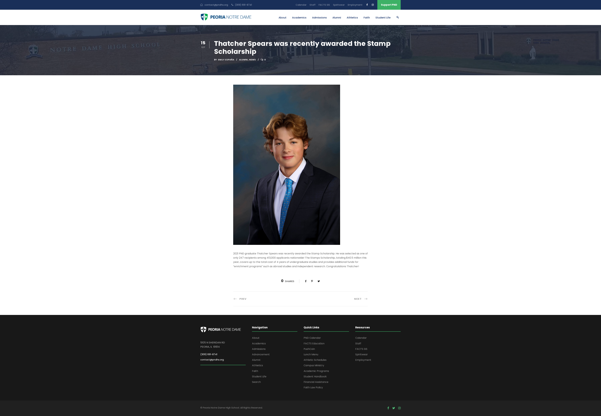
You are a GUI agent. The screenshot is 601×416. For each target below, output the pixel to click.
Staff (313, 4)
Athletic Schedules (315, 360)
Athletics (352, 17)
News (252, 59)
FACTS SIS (324, 4)
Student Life (382, 17)
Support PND (389, 4)
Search (256, 382)
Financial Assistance (316, 382)
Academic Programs (316, 371)
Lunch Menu (311, 354)
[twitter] (393, 408)
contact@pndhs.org (212, 359)
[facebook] (367, 4)
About (282, 17)
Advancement (261, 354)
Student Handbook (315, 376)
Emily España (226, 59)
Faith (367, 17)
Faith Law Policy (313, 387)
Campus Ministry (314, 365)
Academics (299, 17)
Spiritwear (339, 4)
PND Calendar (312, 338)
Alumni (336, 17)
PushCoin (309, 349)
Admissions (319, 17)
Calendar (301, 4)
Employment (355, 4)
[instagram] (373, 4)
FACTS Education (314, 343)
